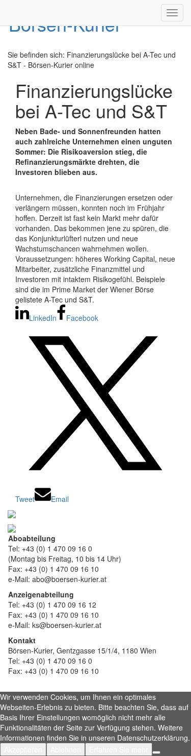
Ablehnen (65, 749)
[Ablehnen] (156, 752)
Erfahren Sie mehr (118, 749)
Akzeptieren (23, 749)
